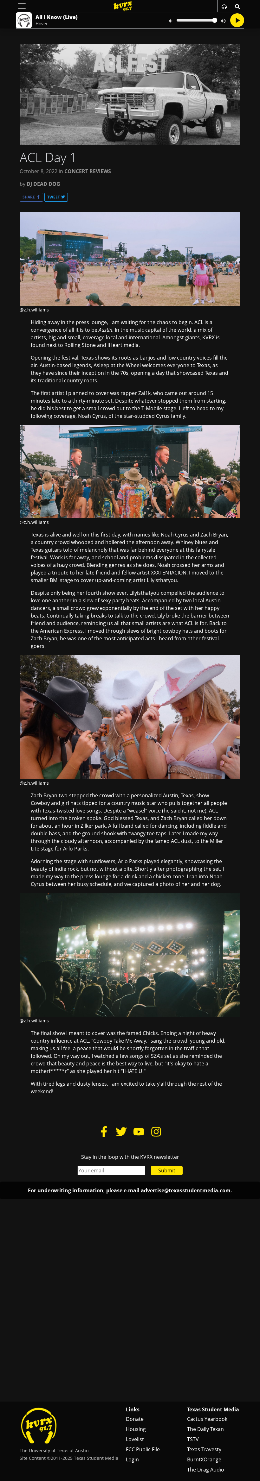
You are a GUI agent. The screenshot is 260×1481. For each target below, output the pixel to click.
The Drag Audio (205, 1469)
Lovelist (135, 1439)
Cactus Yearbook (207, 1418)
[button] (31, 197)
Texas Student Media (213, 1409)
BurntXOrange (204, 1459)
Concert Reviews (87, 171)
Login (132, 1459)
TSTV (193, 1439)
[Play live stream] (237, 20)
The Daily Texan (205, 1429)
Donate (135, 1418)
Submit (166, 1170)
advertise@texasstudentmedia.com (186, 1190)
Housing (136, 1429)
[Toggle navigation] (22, 6)
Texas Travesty (204, 1449)
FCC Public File (143, 1449)
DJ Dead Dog (43, 183)
